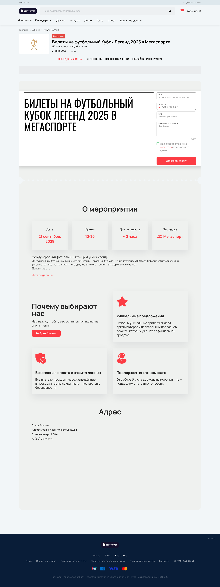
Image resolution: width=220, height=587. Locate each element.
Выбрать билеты (46, 333)
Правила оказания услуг (74, 561)
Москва (25, 20)
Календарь (41, 20)
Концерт (75, 20)
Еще (122, 20)
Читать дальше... (43, 275)
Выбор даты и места (70, 58)
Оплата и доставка (46, 561)
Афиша (96, 555)
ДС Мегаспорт (60, 46)
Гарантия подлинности (142, 561)
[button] (159, 107)
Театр (100, 20)
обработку (166, 147)
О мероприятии (93, 58)
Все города (121, 555)
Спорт (111, 20)
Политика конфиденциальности (108, 561)
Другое (60, 20)
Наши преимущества (117, 58)
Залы (107, 555)
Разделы (134, 20)
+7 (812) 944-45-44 (192, 2)
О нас (29, 561)
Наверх (212, 538)
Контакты (164, 561)
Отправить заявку (176, 160)
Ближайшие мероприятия (147, 58)
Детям (88, 20)
